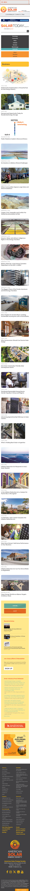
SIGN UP (8, 668)
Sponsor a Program (20, 829)
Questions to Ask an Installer (20, 812)
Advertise (15, 54)
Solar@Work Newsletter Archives (21, 815)
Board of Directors (6, 772)
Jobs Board (18, 824)
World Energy (15, 47)
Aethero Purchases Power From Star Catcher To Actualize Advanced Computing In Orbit (13, 689)
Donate (15, 611)
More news (7, 716)
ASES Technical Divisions (7, 776)
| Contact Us (18, 14)
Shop (3, 794)
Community (15, 38)
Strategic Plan (5, 789)
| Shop (22, 14)
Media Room (19, 817)
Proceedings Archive (6, 803)
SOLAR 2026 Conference (7, 799)
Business (15, 44)
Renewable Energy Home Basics (22, 782)
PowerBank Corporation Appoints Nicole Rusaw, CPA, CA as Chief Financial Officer (14, 696)
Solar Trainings (19, 779)
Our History (4, 771)
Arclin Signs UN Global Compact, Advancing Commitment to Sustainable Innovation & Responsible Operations (14, 702)
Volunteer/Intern (6, 778)
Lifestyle (15, 42)
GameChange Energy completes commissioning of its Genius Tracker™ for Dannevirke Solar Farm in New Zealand (14, 682)
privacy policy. (6, 882)
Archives (15, 56)
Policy (15, 40)
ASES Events (5, 783)
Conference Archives (7, 801)
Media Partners (5, 825)
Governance (5, 790)
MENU (5, 2)
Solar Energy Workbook (21, 777)
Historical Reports (20, 821)
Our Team (4, 774)
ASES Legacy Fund (6, 816)
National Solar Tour (6, 798)
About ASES (4, 769)
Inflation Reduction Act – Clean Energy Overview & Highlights (22, 775)
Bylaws (3, 787)
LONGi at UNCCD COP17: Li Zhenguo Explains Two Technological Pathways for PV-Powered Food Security (14, 710)
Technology (15, 36)
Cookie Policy (22, 880)
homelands (25, 883)
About (15, 52)
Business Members (6, 812)
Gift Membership (5, 823)
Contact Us (4, 792)
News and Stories (20, 798)
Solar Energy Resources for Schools (21, 770)
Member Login (19, 832)
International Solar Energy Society (18, 881)
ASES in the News (6, 785)
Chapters (4, 817)
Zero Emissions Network (7, 807)
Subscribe (15, 49)
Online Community (6, 810)
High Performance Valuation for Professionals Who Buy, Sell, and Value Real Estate (22, 786)
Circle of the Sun (5, 814)
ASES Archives (19, 822)
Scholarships (19, 793)
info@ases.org (17, 867)
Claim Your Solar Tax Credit (20, 809)
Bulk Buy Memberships (7, 821)
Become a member (20, 830)
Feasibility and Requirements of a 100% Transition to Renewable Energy (21, 801)
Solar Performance (20, 819)
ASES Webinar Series (20, 772)
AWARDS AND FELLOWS (7, 780)
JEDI (3, 781)
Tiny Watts (18, 789)
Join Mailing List (10, 14)
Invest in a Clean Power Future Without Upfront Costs (21, 806)
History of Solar (19, 791)
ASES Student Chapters (7, 819)
